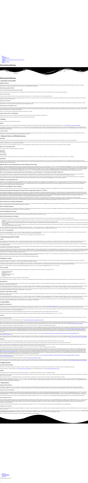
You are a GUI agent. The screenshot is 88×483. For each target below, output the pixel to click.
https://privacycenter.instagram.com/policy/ (68, 355)
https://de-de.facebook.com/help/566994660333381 (69, 333)
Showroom (22, 59)
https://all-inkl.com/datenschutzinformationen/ (73, 125)
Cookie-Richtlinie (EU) (6, 475)
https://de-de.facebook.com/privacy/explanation (75, 323)
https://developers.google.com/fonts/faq (24, 368)
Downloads (4, 476)
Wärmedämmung (18, 59)
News (8, 61)
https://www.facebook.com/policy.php (6, 334)
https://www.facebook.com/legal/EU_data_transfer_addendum (51, 333)
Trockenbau (13, 59)
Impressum (4, 473)
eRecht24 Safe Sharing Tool (53, 306)
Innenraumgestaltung (8, 59)
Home (3, 56)
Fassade (3, 59)
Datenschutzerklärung (5, 474)
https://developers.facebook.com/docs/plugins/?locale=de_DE (34, 319)
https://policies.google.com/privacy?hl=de (52, 368)
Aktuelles (3, 60)
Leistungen (4, 58)
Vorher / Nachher (5, 61)
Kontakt (3, 62)
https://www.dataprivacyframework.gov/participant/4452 (78, 336)
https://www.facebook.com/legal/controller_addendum (75, 328)
